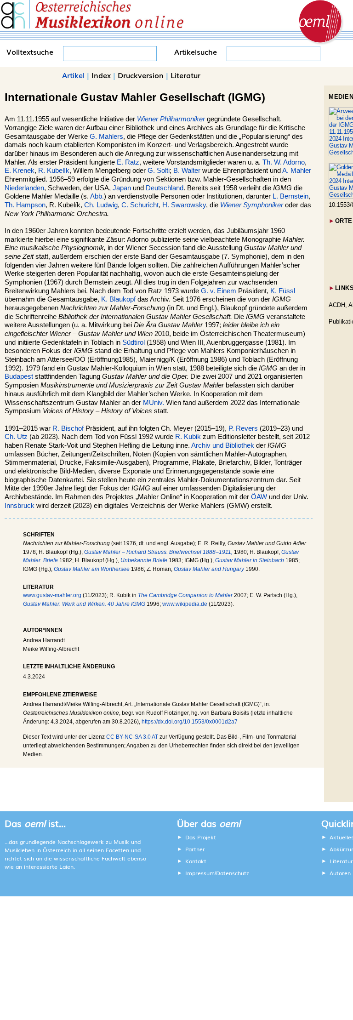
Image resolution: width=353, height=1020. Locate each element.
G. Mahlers (106, 136)
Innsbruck (19, 505)
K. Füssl (282, 291)
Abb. (97, 196)
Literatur (185, 74)
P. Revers (243, 428)
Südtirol (133, 342)
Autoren (340, 873)
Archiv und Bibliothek (222, 445)
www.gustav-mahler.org (52, 595)
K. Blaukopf (118, 299)
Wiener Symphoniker (251, 205)
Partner (195, 849)
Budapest (19, 376)
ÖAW (259, 497)
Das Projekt (200, 837)
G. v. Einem (218, 291)
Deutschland (164, 188)
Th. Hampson (25, 205)
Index (101, 74)
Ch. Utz (16, 436)
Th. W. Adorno (283, 162)
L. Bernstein (290, 196)
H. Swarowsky (184, 205)
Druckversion (141, 74)
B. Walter (186, 170)
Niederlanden (24, 188)
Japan (122, 188)
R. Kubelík (53, 170)
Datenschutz (232, 873)
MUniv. (153, 402)
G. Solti (159, 170)
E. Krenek (19, 170)
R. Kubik (188, 436)
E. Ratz (128, 162)
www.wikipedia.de (184, 604)
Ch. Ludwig (101, 205)
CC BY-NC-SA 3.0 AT (132, 737)
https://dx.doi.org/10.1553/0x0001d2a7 (190, 721)
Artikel (73, 74)
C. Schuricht (140, 205)
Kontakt (195, 861)
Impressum (200, 873)
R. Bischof (68, 428)
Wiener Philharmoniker (171, 119)
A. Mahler (296, 170)
